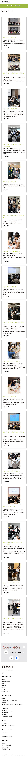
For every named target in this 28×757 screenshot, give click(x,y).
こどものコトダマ (6, 733)
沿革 (3, 683)
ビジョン (4, 679)
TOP (3, 673)
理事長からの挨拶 (6, 681)
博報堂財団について (6, 677)
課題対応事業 (5, 708)
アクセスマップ (5, 691)
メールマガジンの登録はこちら (17, 652)
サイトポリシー (5, 747)
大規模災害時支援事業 (7, 717)
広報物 (3, 689)
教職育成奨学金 (5, 702)
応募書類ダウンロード (7, 736)
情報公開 (4, 687)
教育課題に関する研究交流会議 (9, 725)
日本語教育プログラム (7, 715)
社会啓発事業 (5, 713)
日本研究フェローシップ (12, 704)
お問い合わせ (5, 740)
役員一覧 (4, 685)
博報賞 (3, 698)
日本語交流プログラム (7, 711)
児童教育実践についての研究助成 (9, 700)
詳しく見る (6, 47)
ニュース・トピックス (7, 729)
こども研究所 (5, 723)
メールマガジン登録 (6, 745)
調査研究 (4, 720)
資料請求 (4, 743)
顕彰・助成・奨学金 (6, 695)
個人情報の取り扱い (6, 749)
